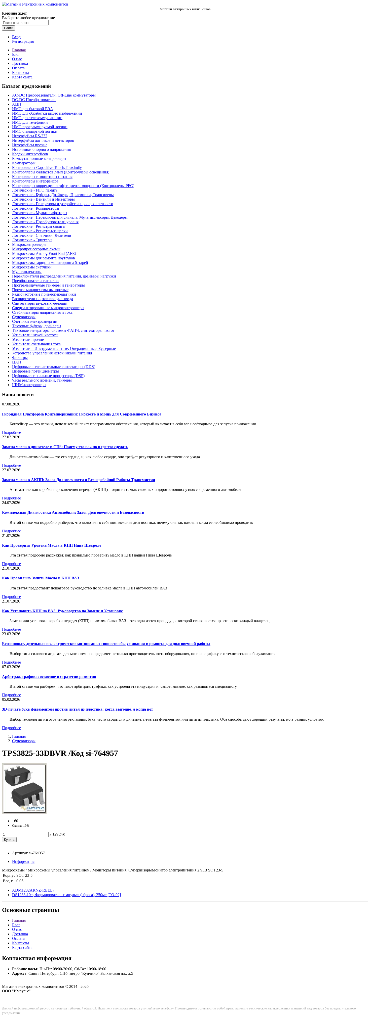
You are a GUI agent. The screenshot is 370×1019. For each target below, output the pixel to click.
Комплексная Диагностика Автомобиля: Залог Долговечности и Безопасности (73, 512)
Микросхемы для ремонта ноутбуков (43, 258)
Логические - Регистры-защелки (40, 231)
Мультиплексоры (27, 271)
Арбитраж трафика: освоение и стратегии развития (49, 676)
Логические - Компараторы (35, 208)
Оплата (18, 68)
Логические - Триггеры (32, 240)
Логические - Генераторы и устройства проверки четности (62, 204)
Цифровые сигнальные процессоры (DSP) (48, 376)
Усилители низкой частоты (35, 335)
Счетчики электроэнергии (34, 321)
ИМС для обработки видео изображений (47, 113)
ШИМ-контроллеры (29, 385)
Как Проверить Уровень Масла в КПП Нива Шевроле (51, 545)
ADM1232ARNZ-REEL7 (33, 890)
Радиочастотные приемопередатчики (44, 294)
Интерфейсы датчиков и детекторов (43, 140)
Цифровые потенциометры (35, 371)
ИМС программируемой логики (39, 127)
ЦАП (16, 362)
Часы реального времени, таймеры (42, 380)
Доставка (20, 63)
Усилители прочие (28, 339)
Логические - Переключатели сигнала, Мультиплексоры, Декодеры (70, 217)
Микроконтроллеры (29, 244)
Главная (19, 50)
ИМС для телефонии (30, 122)
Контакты (20, 72)
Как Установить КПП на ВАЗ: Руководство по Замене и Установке (62, 611)
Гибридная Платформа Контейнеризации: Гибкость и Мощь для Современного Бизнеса (81, 414)
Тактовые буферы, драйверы (36, 326)
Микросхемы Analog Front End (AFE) (44, 253)
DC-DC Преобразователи (34, 100)
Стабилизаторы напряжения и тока (42, 312)
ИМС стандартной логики (34, 131)
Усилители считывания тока (36, 344)
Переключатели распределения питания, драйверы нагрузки (64, 276)
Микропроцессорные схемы (36, 249)
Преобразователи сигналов (35, 281)
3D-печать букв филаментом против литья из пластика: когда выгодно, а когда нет (77, 709)
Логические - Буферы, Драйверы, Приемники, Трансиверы (63, 195)
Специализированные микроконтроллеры (48, 308)
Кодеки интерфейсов (30, 154)
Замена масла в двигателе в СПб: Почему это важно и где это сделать (65, 447)
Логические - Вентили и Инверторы (43, 199)
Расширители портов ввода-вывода (42, 299)
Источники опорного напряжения (41, 149)
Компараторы (23, 163)
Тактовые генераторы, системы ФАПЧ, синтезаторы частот (63, 330)
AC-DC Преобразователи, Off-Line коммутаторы (54, 95)
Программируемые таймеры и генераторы (48, 285)
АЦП (16, 104)
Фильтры (20, 357)
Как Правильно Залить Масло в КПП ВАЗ (40, 578)
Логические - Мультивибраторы (39, 213)
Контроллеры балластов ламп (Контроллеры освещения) (60, 172)
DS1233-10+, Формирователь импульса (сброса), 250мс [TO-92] (66, 895)
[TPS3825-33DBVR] (24, 812)
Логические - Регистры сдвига (38, 226)
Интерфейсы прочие (29, 145)
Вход (16, 37)
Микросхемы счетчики (32, 267)
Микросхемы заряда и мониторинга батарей (50, 262)
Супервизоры (23, 317)
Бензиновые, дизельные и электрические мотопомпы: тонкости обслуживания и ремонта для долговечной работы (106, 643)
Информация (23, 861)
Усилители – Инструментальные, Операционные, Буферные (64, 348)
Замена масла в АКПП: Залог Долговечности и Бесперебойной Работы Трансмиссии (78, 480)
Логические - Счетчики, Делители (41, 235)
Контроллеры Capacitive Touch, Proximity (47, 167)
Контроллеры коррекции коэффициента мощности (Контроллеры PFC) (73, 185)
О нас (17, 59)
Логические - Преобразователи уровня (45, 222)
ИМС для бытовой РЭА (32, 109)
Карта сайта (22, 77)
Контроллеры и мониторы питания (42, 176)
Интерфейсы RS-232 (29, 136)
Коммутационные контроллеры (39, 158)
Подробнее (11, 432)
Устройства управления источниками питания (52, 353)
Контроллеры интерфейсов (35, 181)
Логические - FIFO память (34, 190)
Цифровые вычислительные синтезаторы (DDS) (53, 366)
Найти (8, 28)
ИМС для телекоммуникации (37, 118)
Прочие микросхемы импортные (40, 290)
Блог (16, 54)
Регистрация (23, 41)
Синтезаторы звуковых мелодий (39, 303)
